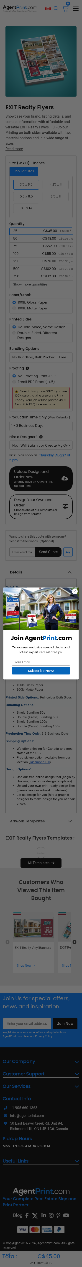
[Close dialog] (74, 591)
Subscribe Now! (41, 670)
